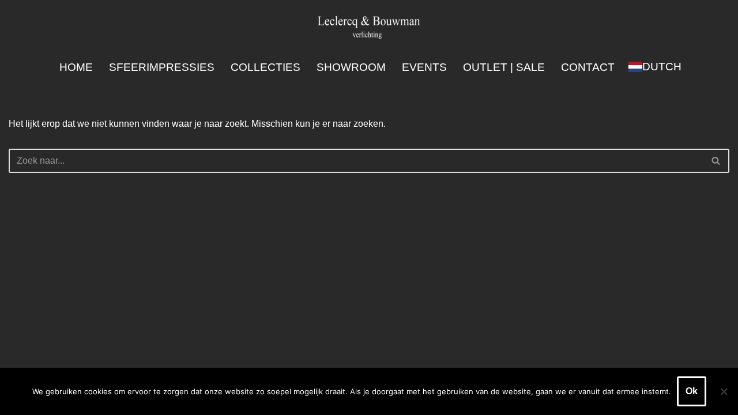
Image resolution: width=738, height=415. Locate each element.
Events (424, 67)
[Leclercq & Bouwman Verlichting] (369, 26)
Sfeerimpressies (161, 67)
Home (76, 67)
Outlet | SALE (504, 67)
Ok (692, 391)
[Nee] (723, 391)
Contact (588, 67)
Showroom (351, 67)
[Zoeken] (716, 161)
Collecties (265, 67)
